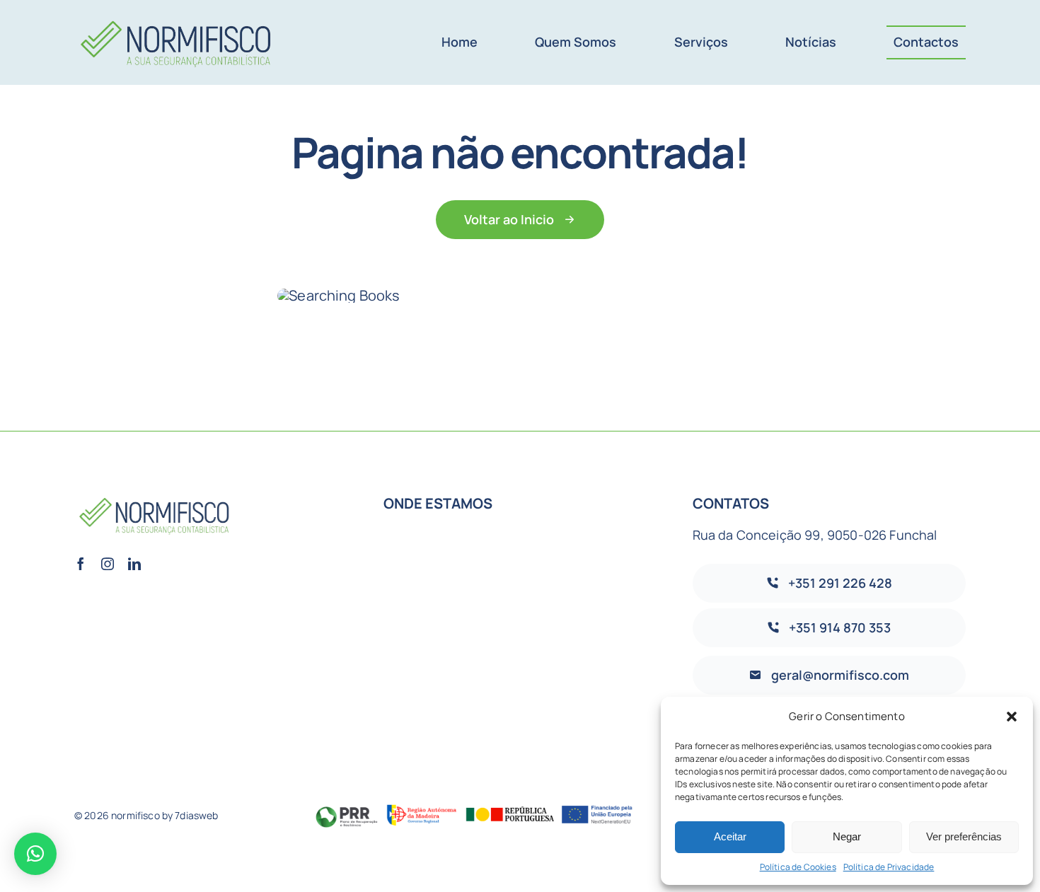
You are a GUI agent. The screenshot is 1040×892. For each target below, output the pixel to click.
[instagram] (107, 563)
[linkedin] (134, 563)
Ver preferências (964, 836)
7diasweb (196, 815)
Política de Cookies (798, 867)
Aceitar (730, 836)
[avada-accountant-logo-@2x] (177, 15)
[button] (1012, 716)
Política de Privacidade (889, 867)
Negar (847, 836)
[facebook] (80, 563)
